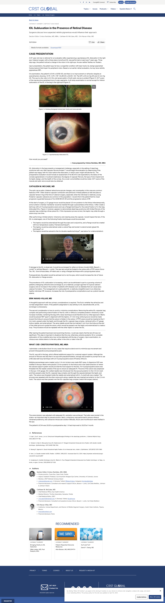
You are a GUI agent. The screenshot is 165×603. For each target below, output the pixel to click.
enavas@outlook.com (45, 511)
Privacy (33, 570)
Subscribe (113, 2)
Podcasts (103, 9)
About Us (69, 570)
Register (8, 601)
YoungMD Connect (99, 2)
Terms (44, 570)
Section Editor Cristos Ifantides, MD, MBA (52, 472)
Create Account (130, 2)
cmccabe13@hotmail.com (46, 498)
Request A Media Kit (87, 570)
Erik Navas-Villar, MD (44, 505)
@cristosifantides (87, 481)
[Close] (160, 591)
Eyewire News (125, 9)
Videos (113, 9)
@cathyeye (71, 498)
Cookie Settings (141, 597)
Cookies (56, 570)
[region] (113, 594)
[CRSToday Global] (43, 8)
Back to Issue (33, 20)
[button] (35, 433)
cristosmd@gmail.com (45, 481)
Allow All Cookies (155, 597)
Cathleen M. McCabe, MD (46, 490)
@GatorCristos (70, 481)
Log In (121, 2)
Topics (86, 9)
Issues (95, 9)
